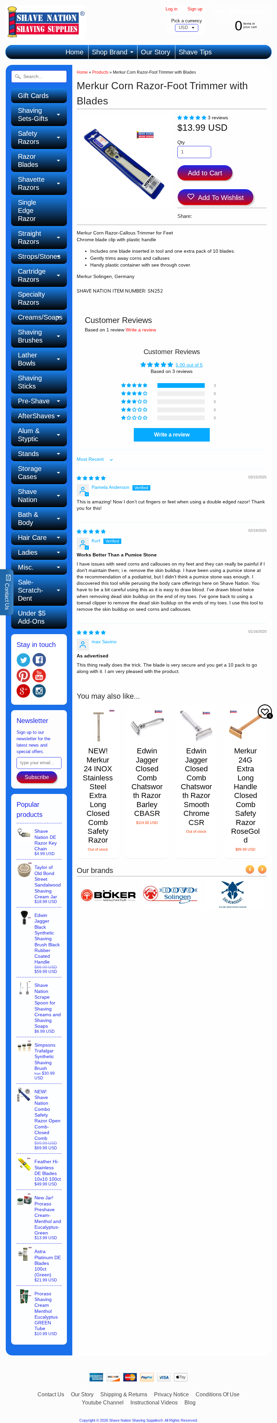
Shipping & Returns (123, 1394)
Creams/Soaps (40, 317)
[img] (91, 478)
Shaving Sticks (30, 382)
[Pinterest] (23, 675)
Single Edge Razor (27, 210)
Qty (181, 142)
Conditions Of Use (218, 1394)
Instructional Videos (154, 1402)
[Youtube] (39, 675)
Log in (171, 9)
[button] (192, 117)
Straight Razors (29, 237)
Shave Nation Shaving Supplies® (136, 1420)
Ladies (27, 552)
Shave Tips (195, 52)
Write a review (141, 329)
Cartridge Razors (32, 275)
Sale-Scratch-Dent (30, 590)
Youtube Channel (103, 1402)
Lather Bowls (27, 359)
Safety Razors (28, 137)
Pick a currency (186, 20)
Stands (28, 453)
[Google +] (23, 691)
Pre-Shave (34, 401)
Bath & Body (28, 518)
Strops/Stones (39, 256)
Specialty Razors (31, 298)
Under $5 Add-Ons (32, 617)
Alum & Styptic (29, 435)
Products (100, 72)
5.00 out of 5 (189, 365)
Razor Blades (28, 160)
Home (74, 52)
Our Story (155, 52)
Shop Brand (109, 52)
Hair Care (32, 537)
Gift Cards (33, 95)
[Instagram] (39, 691)
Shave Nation (27, 495)
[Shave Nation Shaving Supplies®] (45, 35)
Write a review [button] (172, 435)
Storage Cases (30, 472)
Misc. (26, 567)
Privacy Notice (171, 1394)
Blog (190, 1402)
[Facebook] (39, 660)
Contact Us (50, 1394)
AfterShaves (36, 416)
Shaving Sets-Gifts (33, 114)
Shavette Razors (31, 183)
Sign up (194, 9)
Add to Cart (205, 173)
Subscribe (37, 777)
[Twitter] (23, 660)
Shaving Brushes (30, 336)
